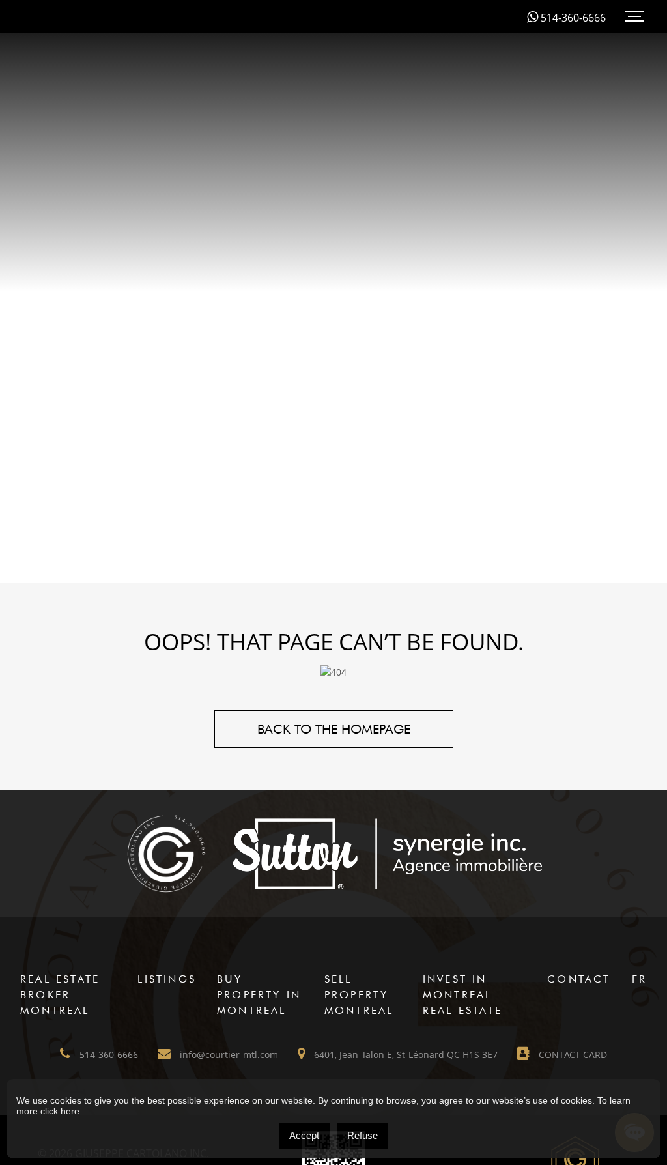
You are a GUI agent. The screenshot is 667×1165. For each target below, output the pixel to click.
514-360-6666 (572, 17)
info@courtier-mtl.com (227, 1054)
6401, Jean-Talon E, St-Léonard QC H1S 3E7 (404, 1054)
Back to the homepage (333, 729)
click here (59, 1111)
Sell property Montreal (359, 994)
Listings (166, 979)
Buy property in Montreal (259, 994)
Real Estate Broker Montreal (60, 994)
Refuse (362, 1135)
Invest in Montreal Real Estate (462, 994)
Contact (578, 979)
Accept (304, 1135)
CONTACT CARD (571, 1054)
